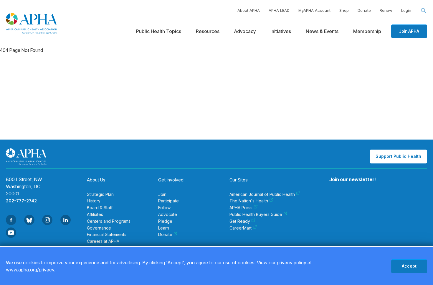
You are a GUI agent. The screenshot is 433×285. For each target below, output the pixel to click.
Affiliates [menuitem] (95, 214)
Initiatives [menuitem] (280, 31)
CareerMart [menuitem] (240, 228)
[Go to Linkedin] (65, 220)
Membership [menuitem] (367, 31)
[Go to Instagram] (47, 220)
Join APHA (409, 31)
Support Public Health (398, 156)
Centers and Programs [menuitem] (108, 221)
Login (406, 10)
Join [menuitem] (162, 194)
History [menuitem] (93, 201)
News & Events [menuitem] (322, 31)
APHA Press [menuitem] (240, 207)
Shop (344, 10)
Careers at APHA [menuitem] (103, 241)
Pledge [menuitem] (165, 221)
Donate (364, 10)
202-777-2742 (21, 201)
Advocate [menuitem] (167, 214)
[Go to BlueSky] (29, 220)
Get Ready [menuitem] (239, 221)
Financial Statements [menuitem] (106, 234)
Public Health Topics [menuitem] (158, 31)
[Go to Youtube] (11, 232)
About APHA (248, 10)
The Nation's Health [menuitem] (248, 201)
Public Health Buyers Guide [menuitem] (255, 214)
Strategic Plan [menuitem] (100, 194)
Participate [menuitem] (168, 201)
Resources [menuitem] (207, 31)
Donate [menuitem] (165, 234)
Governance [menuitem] (99, 228)
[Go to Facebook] (11, 220)
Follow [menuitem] (164, 207)
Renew (386, 10)
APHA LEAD (279, 10)
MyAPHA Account (314, 10)
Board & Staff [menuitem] (100, 207)
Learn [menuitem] (163, 228)
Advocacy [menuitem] (245, 31)
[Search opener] (423, 10)
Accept (409, 265)
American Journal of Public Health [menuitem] (262, 194)
